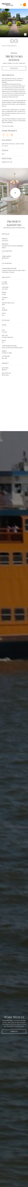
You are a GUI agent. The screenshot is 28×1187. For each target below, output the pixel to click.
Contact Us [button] (14, 1031)
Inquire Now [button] (14, 68)
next (16, 41)
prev (12, 41)
